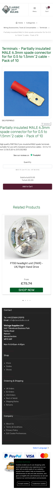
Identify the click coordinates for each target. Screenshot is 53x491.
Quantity (27, 162)
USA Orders (10, 395)
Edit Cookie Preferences (16, 433)
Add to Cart (28, 186)
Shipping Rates (12, 401)
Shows (9, 370)
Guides (9, 366)
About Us (10, 424)
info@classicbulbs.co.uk (19, 320)
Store (8, 363)
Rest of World (11, 398)
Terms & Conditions (14, 427)
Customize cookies (39, 484)
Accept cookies (23, 484)
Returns (9, 405)
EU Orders (10, 392)
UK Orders (10, 389)
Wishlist (46, 124)
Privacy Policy (12, 430)
